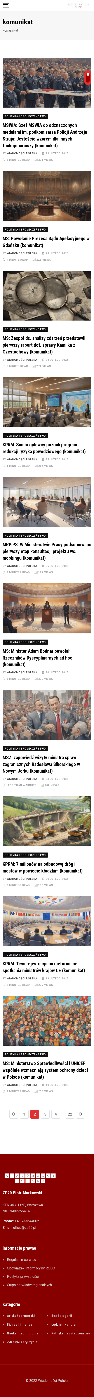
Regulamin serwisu (21, 1260)
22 (70, 1114)
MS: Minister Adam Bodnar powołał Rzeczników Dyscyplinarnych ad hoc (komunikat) (37, 657)
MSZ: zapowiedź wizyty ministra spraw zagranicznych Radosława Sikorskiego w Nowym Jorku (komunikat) (41, 764)
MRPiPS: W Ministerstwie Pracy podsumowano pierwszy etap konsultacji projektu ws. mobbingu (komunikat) (47, 551)
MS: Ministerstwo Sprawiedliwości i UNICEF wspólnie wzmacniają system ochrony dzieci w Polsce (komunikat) (45, 1070)
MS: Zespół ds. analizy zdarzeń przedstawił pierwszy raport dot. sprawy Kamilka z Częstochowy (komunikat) (44, 345)
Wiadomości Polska (22, 153)
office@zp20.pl (24, 1228)
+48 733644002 (27, 1221)
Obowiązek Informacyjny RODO (31, 1268)
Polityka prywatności (23, 1276)
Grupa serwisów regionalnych (29, 1285)
